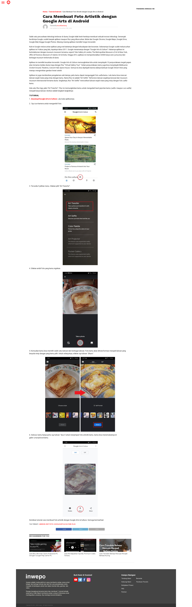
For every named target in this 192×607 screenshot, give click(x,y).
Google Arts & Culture (44, 99)
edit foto (49, 524)
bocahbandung (62, 25)
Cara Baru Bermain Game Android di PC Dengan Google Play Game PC (43, 554)
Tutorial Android (55, 12)
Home (45, 12)
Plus (73, 524)
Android (42, 524)
